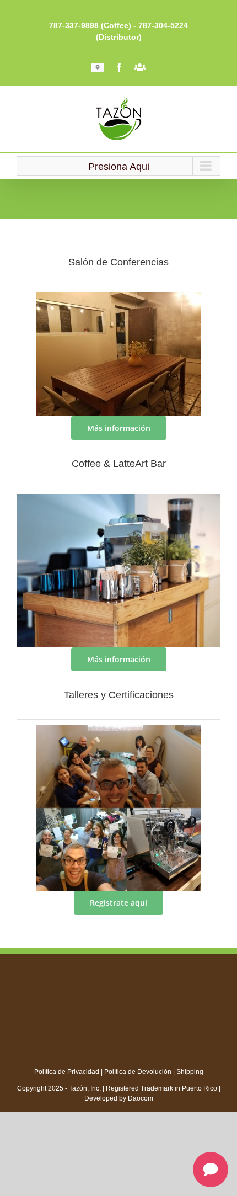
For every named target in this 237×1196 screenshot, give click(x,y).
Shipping (189, 1072)
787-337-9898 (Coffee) (90, 25)
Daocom (140, 1098)
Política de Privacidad (66, 1072)
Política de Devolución (137, 1072)
